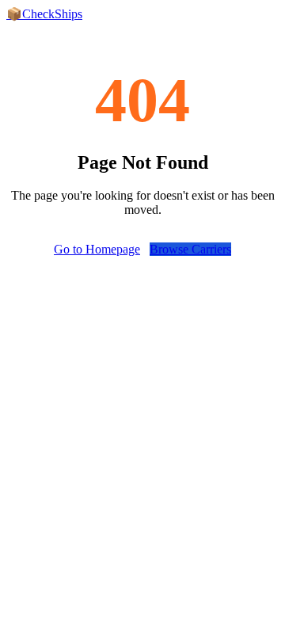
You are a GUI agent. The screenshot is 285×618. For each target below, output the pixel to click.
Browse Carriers (190, 249)
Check (44, 14)
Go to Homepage (97, 249)
